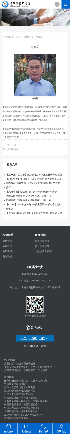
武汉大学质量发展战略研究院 (19, 391)
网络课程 (7, 256)
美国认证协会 (30, 404)
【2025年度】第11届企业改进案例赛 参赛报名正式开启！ (36, 179)
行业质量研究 (42, 246)
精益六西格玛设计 (25, 363)
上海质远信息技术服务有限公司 (21, 411)
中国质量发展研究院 (15, 384)
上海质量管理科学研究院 (17, 401)
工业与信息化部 (39, 380)
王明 (13, 145)
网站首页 (7, 241)
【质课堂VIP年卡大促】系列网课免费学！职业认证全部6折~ (36, 213)
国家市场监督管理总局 (16, 380)
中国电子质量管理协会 (16, 418)
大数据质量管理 (43, 251)
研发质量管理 (42, 241)
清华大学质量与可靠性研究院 (19, 387)
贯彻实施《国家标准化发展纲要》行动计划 (28, 200)
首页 (18, 36)
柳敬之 (9, 209)
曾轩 (8, 187)
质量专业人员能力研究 (16, 367)
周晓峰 (14, 149)
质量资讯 (28, 36)
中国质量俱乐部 (12, 404)
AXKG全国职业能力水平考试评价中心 (24, 415)
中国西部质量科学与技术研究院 (21, 397)
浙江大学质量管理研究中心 (18, 394)
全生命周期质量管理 (41, 367)
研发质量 (42, 370)
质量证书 (7, 246)
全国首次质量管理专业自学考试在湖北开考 (28, 196)
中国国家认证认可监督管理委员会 (22, 408)
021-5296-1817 (35, 338)
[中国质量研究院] (16, 4)
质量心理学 (29, 370)
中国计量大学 (40, 401)
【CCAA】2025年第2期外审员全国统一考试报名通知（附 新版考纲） (36, 204)
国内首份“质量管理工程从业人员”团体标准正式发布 (33, 183)
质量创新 (9, 363)
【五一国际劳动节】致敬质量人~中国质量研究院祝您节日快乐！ (36, 174)
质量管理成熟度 (12, 370)
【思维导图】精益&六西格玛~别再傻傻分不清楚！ (32, 191)
